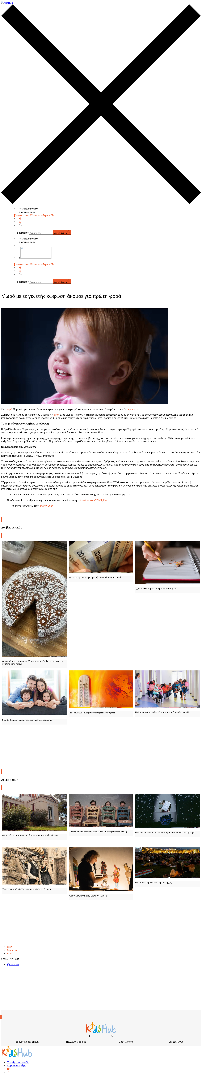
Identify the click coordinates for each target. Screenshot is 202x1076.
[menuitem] (8, 1068)
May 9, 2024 (46, 505)
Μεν (21, 261)
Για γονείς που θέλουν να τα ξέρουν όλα (35, 215)
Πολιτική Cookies (76, 1041)
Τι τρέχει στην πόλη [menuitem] (18, 1062)
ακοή (56, 414)
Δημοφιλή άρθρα (27, 212)
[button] (20, 225)
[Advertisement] (101, 746)
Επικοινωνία (176, 1041)
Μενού (22, 245)
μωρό (9, 409)
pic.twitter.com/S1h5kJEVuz (94, 500)
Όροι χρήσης (125, 1041)
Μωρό (10, 953)
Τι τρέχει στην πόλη (28, 208)
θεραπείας (132, 409)
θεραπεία (12, 949)
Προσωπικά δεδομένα (26, 1041)
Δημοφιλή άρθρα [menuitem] (16, 1065)
